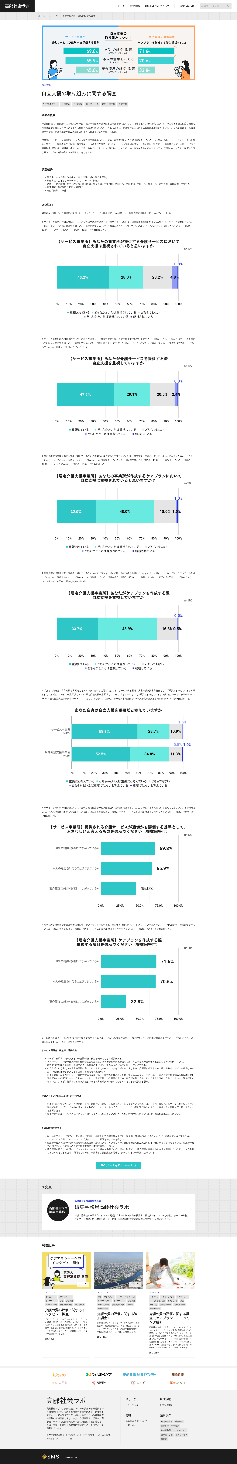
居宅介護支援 (108, 104)
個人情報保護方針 (54, 1435)
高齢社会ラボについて (157, 6)
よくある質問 (104, 1435)
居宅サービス (92, 104)
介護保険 (78, 104)
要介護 (164, 1435)
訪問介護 (165, 1426)
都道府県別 (166, 1430)
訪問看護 (175, 1426)
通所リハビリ (181, 1435)
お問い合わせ (186, 6)
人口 (171, 1435)
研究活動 (135, 6)
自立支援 (123, 104)
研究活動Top (166, 1405)
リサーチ (120, 6)
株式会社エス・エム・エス (58, 1439)
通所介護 (179, 1421)
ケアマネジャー (50, 104)
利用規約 (72, 1435)
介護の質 (65, 104)
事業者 (164, 1439)
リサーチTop (131, 1405)
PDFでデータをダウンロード (116, 1165)
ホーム (41, 16)
